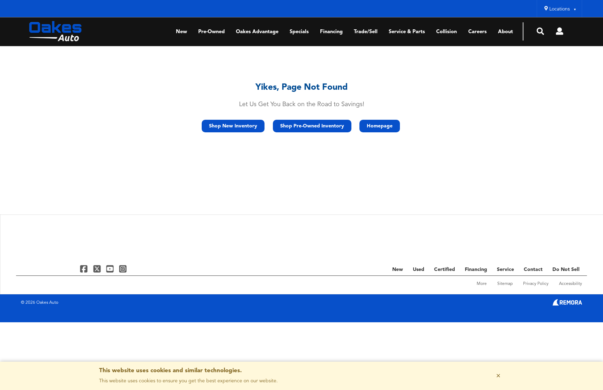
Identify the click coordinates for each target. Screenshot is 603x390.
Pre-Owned (211, 32)
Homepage (380, 126)
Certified (444, 269)
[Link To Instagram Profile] (122, 269)
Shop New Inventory (233, 126)
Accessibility (570, 284)
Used (418, 269)
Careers (477, 32)
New (181, 32)
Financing (331, 32)
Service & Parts (407, 32)
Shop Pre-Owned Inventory (312, 126)
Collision (446, 32)
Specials (299, 32)
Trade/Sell (366, 32)
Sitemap (505, 284)
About (505, 32)
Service (505, 269)
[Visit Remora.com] (567, 304)
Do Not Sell (566, 269)
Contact (533, 269)
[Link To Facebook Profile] (84, 269)
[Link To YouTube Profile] (110, 269)
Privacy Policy (536, 284)
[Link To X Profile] (97, 269)
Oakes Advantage (257, 32)
